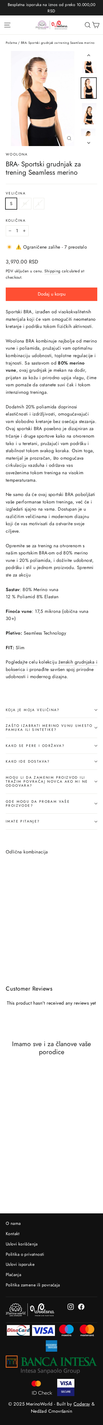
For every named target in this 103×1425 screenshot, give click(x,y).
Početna (11, 42)
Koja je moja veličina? (33, 709)
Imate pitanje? (23, 821)
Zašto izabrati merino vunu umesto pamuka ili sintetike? (49, 727)
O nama (13, 1223)
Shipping (52, 271)
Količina (16, 221)
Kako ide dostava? (28, 761)
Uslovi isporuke (20, 1264)
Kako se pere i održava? (35, 745)
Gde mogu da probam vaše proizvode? (38, 803)
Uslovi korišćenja (22, 1244)
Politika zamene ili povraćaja (33, 1285)
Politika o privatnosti (25, 1254)
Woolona (17, 154)
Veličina (16, 193)
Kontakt (13, 1234)
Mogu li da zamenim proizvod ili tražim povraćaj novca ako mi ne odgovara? (47, 781)
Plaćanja (13, 1275)
